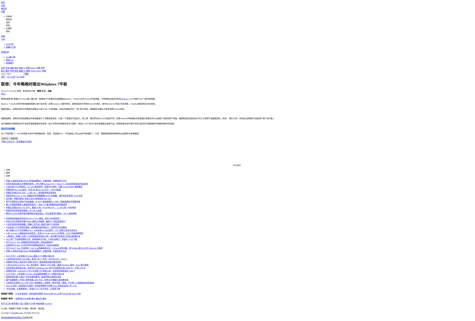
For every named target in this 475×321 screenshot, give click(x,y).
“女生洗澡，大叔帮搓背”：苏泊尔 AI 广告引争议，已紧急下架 (33, 289)
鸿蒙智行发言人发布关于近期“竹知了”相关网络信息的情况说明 (33, 262)
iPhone (33, 68)
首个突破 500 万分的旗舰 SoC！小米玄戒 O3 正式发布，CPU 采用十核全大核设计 (41, 230)
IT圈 (3, 6)
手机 (7, 68)
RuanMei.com (17, 313)
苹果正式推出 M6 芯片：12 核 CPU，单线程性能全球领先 (31, 193)
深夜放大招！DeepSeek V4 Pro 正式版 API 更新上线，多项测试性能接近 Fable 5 (40, 271)
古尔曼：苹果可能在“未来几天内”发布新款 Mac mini (28, 199)
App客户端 (10, 57)
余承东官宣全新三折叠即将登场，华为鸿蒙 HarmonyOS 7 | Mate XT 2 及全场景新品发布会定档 (47, 184)
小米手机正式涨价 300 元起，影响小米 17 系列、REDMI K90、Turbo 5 (36, 259)
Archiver (48, 304)
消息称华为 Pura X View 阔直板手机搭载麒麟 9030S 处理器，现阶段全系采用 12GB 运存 (44, 196)
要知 (44, 299)
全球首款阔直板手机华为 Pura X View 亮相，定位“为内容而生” (33, 218)
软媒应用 (5, 52)
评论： (4, 94)
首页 (3, 3)
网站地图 (40, 304)
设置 (3, 12)
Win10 (33, 71)
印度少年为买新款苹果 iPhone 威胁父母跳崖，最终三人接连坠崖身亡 (36, 221)
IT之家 (18, 294)
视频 (21, 68)
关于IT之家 (6, 304)
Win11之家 (76, 294)
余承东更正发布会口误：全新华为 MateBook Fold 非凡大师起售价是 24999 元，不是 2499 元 (46, 268)
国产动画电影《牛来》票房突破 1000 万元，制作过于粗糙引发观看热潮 (37, 280)
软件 (43, 68)
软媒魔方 (10, 63)
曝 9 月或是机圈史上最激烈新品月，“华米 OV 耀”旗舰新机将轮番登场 (36, 205)
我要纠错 (14, 138)
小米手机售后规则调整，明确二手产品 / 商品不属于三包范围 (32, 224)
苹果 (28, 68)
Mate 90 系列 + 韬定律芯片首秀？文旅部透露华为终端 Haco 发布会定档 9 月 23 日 (41, 286)
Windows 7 (125, 99)
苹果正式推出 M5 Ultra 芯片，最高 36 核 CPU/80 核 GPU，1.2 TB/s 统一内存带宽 (41, 208)
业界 (3, 68)
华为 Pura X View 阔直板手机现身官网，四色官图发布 (29, 242)
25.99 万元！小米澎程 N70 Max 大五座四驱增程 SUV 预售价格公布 (35, 274)
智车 (3, 71)
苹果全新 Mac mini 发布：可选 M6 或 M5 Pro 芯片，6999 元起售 (33, 190)
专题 (44, 71)
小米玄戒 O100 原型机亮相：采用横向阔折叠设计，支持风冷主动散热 (36, 227)
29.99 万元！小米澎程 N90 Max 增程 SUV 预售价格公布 (30, 256)
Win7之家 (11, 77)
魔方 (33, 299)
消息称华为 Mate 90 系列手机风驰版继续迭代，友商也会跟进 (32, 245)
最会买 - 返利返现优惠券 (32, 294)
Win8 (79, 134)
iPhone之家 (48, 294)
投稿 (3, 36)
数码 (7, 71)
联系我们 (16, 304)
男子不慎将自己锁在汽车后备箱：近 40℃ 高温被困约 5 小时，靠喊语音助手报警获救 (43, 202)
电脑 (12, 68)
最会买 (4, 9)
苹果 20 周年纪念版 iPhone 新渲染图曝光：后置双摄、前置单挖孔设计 (36, 181)
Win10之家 (66, 294)
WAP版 (32, 304)
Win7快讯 (20, 77)
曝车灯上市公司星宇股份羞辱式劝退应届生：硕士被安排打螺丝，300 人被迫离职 (41, 213)
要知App (9, 60)
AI (24, 68)
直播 (21, 71)
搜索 (26, 74)
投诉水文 (5, 138)
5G (24, 71)
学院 (12, 71)
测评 (16, 68)
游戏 (16, 71)
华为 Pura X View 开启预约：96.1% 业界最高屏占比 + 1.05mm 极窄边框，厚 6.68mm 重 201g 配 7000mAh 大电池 (54, 248)
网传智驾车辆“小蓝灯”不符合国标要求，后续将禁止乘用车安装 (33, 277)
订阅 (3, 39)
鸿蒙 (38, 68)
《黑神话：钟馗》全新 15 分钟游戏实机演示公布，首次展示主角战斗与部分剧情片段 (43, 236)
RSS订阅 (9, 44)
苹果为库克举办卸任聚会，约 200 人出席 (24, 211)
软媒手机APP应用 (23, 299)
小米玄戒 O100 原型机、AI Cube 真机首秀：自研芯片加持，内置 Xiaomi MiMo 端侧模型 (44, 187)
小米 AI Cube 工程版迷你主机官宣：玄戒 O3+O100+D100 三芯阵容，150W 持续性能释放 (44, 233)
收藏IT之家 (11, 47)
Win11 (38, 71)
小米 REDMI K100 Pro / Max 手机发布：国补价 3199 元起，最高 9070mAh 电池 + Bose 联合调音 (47, 265)
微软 (28, 71)
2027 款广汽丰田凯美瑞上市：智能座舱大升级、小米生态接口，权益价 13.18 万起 (41, 239)
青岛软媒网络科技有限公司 (13, 318)
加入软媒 (24, 304)
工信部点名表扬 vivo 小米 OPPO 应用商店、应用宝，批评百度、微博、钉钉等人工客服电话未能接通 (50, 283)
